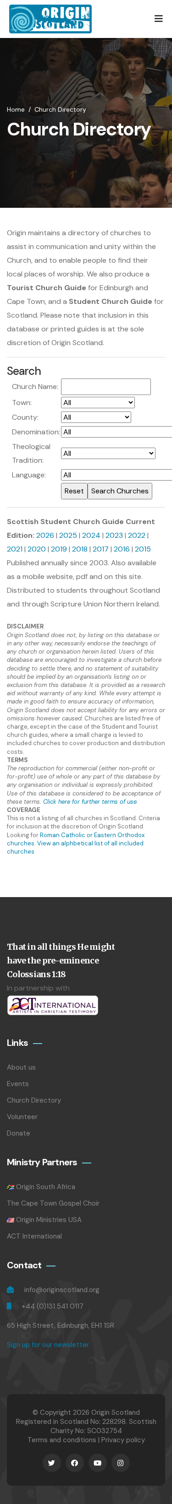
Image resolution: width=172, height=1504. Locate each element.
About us (21, 1067)
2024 (91, 535)
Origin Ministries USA (49, 1219)
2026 (45, 535)
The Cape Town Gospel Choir (53, 1203)
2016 (122, 549)
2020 (37, 549)
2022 (136, 535)
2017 (101, 549)
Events (18, 1083)
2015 (143, 549)
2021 (14, 549)
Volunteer (22, 1116)
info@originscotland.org (62, 1289)
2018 (80, 549)
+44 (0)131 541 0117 (52, 1306)
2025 (68, 535)
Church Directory (60, 109)
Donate (18, 1133)
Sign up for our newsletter (48, 1344)
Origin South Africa (45, 1186)
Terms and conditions (62, 1439)
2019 (59, 549)
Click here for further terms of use (90, 802)
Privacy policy (123, 1439)
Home (16, 109)
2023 (114, 535)
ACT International (34, 1236)
